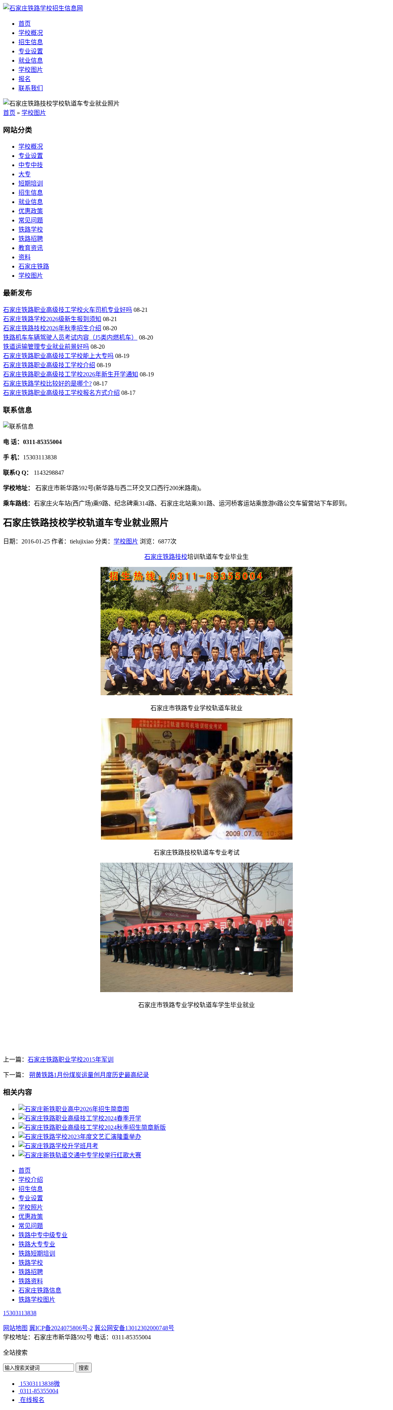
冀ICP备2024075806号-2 (61, 1328)
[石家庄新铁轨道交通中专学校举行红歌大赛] (79, 1155)
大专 (24, 174)
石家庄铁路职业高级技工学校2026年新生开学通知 (70, 374)
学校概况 (30, 33)
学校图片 (30, 69)
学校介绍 (30, 1179)
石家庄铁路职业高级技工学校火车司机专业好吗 (67, 310)
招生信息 (30, 42)
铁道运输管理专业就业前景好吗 (46, 346)
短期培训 (30, 183)
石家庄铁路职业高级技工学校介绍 (49, 365)
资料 (24, 257)
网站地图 (15, 1328)
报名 (24, 79)
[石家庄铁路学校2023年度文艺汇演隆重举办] (79, 1136)
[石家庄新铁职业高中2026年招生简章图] (73, 1109)
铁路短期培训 (36, 1253)
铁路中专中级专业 (43, 1235)
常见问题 (30, 220)
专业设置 (30, 51)
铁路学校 (30, 229)
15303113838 (19, 1313)
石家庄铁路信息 (39, 1290)
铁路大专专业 (36, 1244)
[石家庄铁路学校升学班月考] (58, 1146)
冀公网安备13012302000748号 (134, 1328)
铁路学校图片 (36, 1299)
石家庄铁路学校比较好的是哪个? (47, 383)
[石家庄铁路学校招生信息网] (43, 8)
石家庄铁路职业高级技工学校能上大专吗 (58, 356)
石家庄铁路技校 (165, 556)
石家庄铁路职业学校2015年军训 (71, 1059)
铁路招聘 (30, 238)
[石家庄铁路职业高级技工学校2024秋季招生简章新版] (92, 1127)
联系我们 (30, 88)
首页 (24, 23)
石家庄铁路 (33, 266)
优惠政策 (30, 211)
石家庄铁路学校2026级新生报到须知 (52, 319)
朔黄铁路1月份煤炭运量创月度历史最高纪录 (89, 1075)
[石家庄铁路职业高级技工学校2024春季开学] (79, 1118)
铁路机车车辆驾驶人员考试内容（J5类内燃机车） (70, 337)
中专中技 (30, 165)
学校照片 (30, 1207)
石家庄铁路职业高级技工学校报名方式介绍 (61, 392)
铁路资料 (30, 1281)
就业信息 (30, 60)
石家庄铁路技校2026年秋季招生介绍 (52, 328)
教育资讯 (30, 248)
